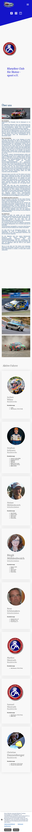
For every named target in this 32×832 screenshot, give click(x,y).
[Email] (20, 13)
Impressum (20, 824)
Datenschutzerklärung (9, 824)
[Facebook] (11, 13)
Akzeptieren (8, 829)
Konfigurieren (7, 826)
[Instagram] (16, 13)
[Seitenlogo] (9, 4)
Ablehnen (16, 829)
